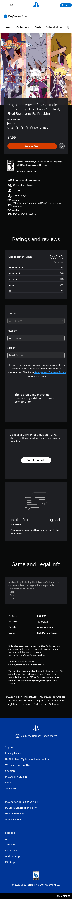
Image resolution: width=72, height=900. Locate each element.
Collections (23, 27)
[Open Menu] (4, 5)
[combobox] (36, 321)
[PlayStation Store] (16, 16)
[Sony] (64, 898)
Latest (7, 27)
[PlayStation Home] (36, 5)
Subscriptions (54, 27)
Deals (38, 27)
